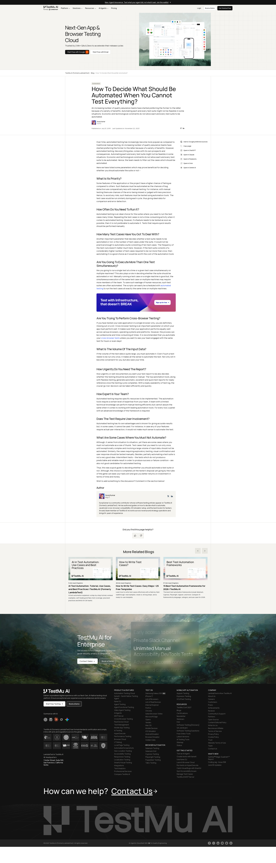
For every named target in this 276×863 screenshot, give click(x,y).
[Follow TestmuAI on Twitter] (213, 843)
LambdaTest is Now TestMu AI (220, 693)
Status (179, 745)
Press (210, 705)
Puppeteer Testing (153, 760)
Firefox (148, 708)
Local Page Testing (121, 745)
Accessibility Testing (122, 754)
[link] (51, 8)
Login (199, 8)
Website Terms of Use (217, 743)
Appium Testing (183, 693)
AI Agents (103, 8)
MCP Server (119, 716)
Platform (64, 8)
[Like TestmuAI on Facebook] (209, 843)
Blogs (179, 710)
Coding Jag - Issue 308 (217, 762)
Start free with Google (76, 52)
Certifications (182, 713)
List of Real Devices (153, 702)
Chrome (148, 711)
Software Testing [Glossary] (188, 725)
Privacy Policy (213, 734)
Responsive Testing (122, 757)
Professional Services (123, 771)
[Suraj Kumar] (136, 504)
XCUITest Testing (184, 699)
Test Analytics (119, 768)
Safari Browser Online (153, 714)
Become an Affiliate (215, 728)
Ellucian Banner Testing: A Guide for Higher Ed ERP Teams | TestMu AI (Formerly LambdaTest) (182, 589)
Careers (211, 699)
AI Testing (118, 730)
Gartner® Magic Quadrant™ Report (219, 758)
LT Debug (118, 742)
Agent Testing (119, 704)
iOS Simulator (150, 731)
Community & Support (216, 714)
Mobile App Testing (121, 727)
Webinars (180, 719)
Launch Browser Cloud (185, 762)
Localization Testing (122, 759)
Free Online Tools (184, 733)
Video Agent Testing (122, 710)
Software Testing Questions (188, 731)
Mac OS (148, 725)
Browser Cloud (120, 739)
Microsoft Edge (151, 716)
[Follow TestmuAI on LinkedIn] (218, 843)
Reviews (211, 711)
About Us (211, 696)
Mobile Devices (151, 728)
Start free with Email (100, 52)
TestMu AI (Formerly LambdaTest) (77, 73)
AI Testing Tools (183, 739)
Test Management (121, 725)
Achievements (214, 708)
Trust (210, 740)
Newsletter (181, 716)
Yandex (148, 722)
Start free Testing (53, 704)
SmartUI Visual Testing (123, 762)
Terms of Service (215, 731)
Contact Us (212, 748)
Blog (92, 73)
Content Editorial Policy (217, 722)
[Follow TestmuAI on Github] (226, 843)
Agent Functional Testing (124, 707)
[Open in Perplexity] (51, 719)
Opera (148, 719)
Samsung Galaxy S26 (153, 693)
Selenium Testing (152, 748)
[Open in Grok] (61, 719)
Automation (96, 83)
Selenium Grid (150, 751)
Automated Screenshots (124, 748)
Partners (211, 716)
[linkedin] (183, 128)
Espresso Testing (184, 696)
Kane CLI (117, 701)
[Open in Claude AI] (56, 719)
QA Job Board (182, 728)
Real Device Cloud (121, 722)
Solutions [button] (77, 8)
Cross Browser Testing (123, 719)
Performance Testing (122, 736)
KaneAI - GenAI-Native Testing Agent (126, 697)
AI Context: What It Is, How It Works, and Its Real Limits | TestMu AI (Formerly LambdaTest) (137, 589)
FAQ (178, 722)
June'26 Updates (214, 765)
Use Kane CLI (182, 759)
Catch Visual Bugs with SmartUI (189, 768)
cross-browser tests (110, 338)
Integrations (119, 765)
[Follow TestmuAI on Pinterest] (230, 843)
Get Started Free (225, 8)
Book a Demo (108, 661)
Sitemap (180, 742)
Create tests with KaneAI (186, 756)
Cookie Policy (213, 737)
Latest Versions (183, 736)
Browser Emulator (152, 737)
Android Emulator (152, 734)
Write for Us (213, 725)
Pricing (114, 8)
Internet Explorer (152, 705)
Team (210, 746)
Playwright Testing (152, 757)
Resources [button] (89, 8)
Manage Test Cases (185, 774)
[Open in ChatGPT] (45, 719)
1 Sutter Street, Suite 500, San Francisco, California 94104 (54, 762)
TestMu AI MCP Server (185, 777)
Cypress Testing (152, 754)
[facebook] (181, 128)
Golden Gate (150, 740)
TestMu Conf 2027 (184, 707)
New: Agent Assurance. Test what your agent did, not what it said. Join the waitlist (137, 2)
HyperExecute (119, 733)
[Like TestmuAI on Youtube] (222, 843)
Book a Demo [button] (210, 8)
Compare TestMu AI (122, 774)
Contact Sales (86, 661)
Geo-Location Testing (123, 751)
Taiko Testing (150, 763)
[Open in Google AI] (67, 719)
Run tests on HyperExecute (187, 765)
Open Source (213, 719)
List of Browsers (151, 699)
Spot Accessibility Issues (186, 771)
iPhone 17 (149, 696)
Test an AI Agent (183, 753)
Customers (212, 702)
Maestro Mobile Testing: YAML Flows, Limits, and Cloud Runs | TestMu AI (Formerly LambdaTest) (87, 589)
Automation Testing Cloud (124, 693)
